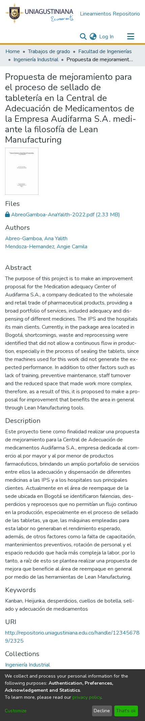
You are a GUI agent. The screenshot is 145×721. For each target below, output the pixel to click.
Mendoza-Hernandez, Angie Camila (46, 246)
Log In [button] (106, 36)
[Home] (40, 14)
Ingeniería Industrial (35, 59)
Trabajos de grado (49, 51)
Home (12, 51)
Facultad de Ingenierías (105, 51)
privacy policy (86, 697)
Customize (16, 711)
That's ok (126, 711)
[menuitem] (93, 37)
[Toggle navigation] (130, 36)
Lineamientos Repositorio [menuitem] (110, 13)
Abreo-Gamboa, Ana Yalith (36, 238)
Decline (102, 711)
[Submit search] (83, 37)
